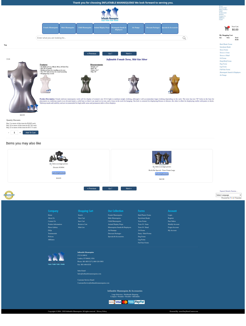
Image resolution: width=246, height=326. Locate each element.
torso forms (142, 221)
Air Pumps (223, 75)
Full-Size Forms (225, 69)
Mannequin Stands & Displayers (230, 72)
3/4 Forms (223, 58)
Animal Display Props (115, 224)
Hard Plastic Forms (226, 44)
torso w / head (143, 227)
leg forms (141, 240)
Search (80, 215)
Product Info (223, 8)
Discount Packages (114, 233)
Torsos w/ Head (224, 55)
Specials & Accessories (116, 236)
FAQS (221, 11)
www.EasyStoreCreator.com (188, 311)
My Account (172, 230)
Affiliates (221, 18)
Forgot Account (173, 227)
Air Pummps (112, 230)
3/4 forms (141, 230)
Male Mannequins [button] (67, 28)
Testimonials (223, 13)
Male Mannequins (114, 218)
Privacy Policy (102, 311)
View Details (102, 152)
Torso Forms (224, 50)
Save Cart (81, 221)
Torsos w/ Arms (225, 53)
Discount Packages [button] (153, 28)
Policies (221, 14)
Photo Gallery (223, 9)
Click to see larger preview (60, 164)
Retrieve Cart (82, 224)
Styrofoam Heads (225, 47)
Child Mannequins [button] (84, 28)
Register (171, 218)
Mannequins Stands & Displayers (119, 227)
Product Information (55, 224)
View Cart (81, 218)
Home (221, 6)
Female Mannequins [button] (50, 28)
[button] (50, 29)
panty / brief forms (144, 233)
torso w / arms (143, 224)
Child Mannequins (114, 221)
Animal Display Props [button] (102, 28)
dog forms (142, 236)
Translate (238, 198)
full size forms (143, 243)
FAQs (50, 230)
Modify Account (173, 224)
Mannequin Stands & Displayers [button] (118, 29)
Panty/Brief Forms (226, 61)
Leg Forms (223, 67)
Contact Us (222, 16)
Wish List (81, 227)
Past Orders (172, 221)
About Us (51, 218)
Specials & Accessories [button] (170, 28)
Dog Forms (223, 64)
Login (221, 19)
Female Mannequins (115, 215)
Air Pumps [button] (136, 28)
